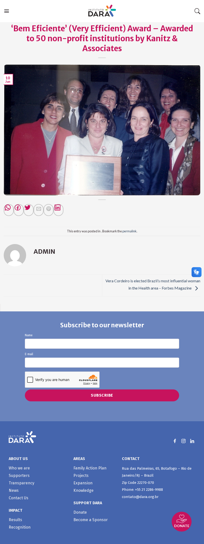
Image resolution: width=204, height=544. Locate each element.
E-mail (29, 354)
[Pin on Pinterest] (48, 210)
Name (29, 335)
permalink (129, 231)
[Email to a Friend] (39, 210)
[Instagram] (183, 441)
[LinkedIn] (192, 441)
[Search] (197, 11)
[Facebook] (19, 210)
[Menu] (6, 11)
